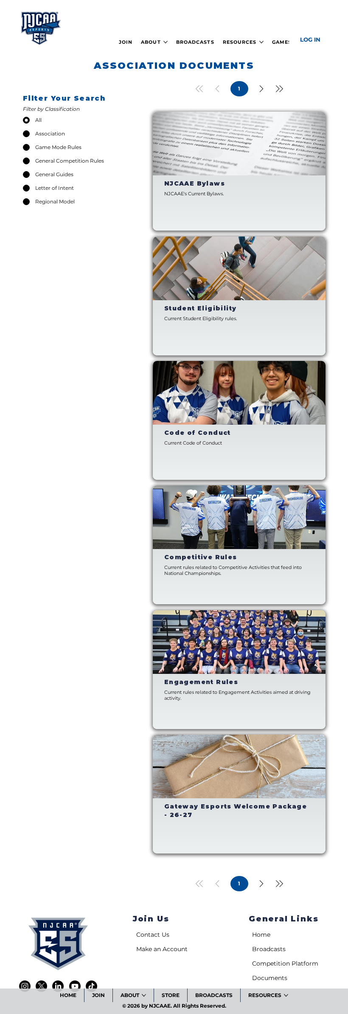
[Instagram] (25, 986)
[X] (41, 986)
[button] (125, 42)
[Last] (279, 89)
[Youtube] (75, 986)
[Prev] (217, 89)
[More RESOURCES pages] (261, 42)
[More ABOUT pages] (165, 42)
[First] (199, 89)
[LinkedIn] (58, 986)
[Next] (261, 89)
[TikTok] (91, 986)
